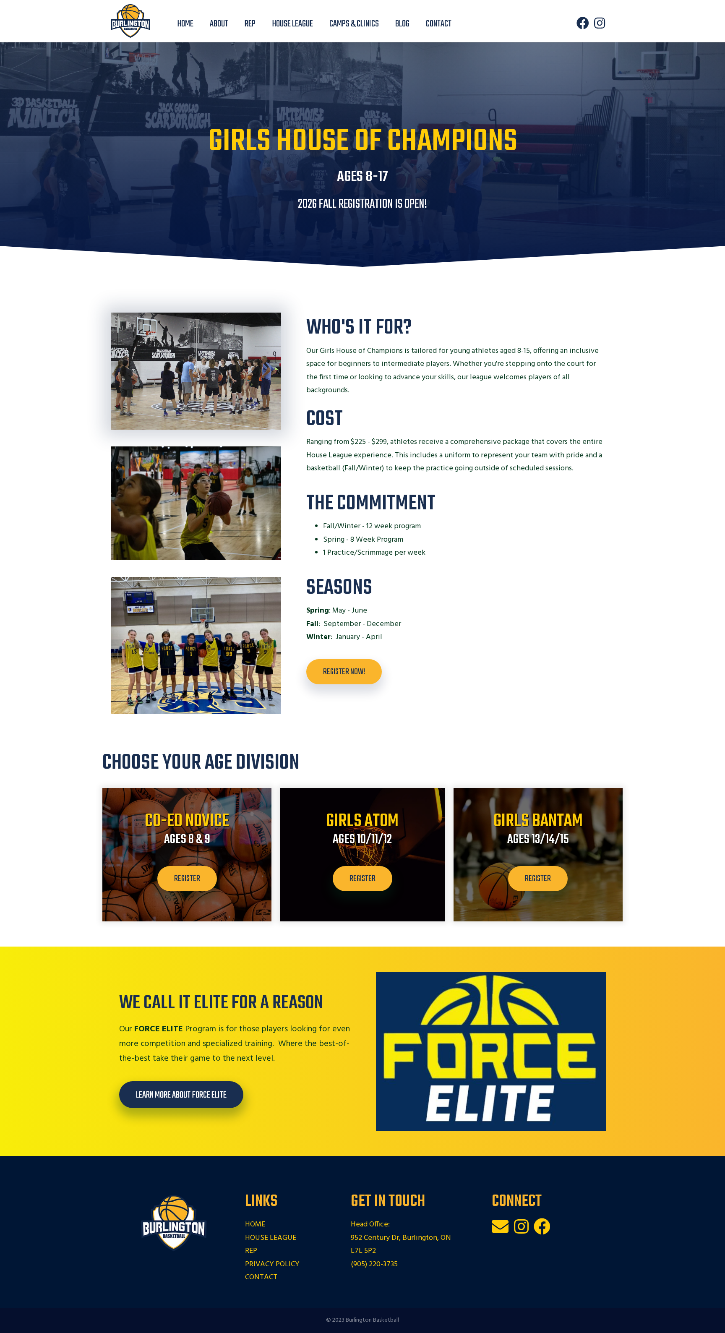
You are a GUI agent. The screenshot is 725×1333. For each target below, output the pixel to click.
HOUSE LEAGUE (270, 1238)
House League (292, 24)
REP (251, 1251)
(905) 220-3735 (374, 1264)
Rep (250, 24)
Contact (438, 24)
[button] (582, 23)
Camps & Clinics (354, 24)
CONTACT (261, 1277)
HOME (255, 1224)
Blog (402, 24)
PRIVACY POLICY (272, 1264)
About (219, 24)
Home (185, 24)
